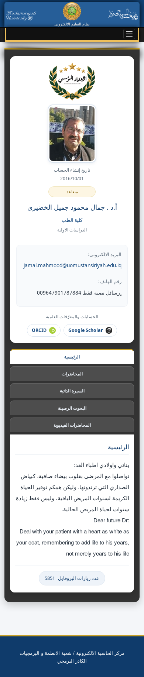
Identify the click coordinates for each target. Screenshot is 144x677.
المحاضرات (72, 374)
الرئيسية (72, 357)
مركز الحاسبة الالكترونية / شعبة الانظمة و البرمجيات (72, 652)
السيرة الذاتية (72, 390)
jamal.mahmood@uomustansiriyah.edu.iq (72, 265)
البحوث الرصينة (72, 408)
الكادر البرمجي (72, 660)
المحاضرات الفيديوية (72, 425)
